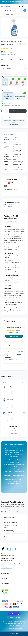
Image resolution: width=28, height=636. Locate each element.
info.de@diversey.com (18, 169)
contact (4, 621)
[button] (2, 6)
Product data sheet (9, 204)
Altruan (10, 628)
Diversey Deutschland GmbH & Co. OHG (11, 41)
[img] (8, 352)
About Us (22, 623)
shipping (16, 428)
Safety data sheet (8, 206)
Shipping (3, 54)
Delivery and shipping (9, 623)
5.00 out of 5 (18, 330)
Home (4, 14)
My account (10, 621)
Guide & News (17, 623)
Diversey (15, 137)
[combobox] (14, 10)
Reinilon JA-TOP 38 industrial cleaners (14, 14)
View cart (14, 433)
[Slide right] (25, 27)
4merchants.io (19, 628)
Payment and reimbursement (19, 621)
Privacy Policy (11, 625)
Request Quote (13, 124)
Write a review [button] (14, 336)
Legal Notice (18, 625)
